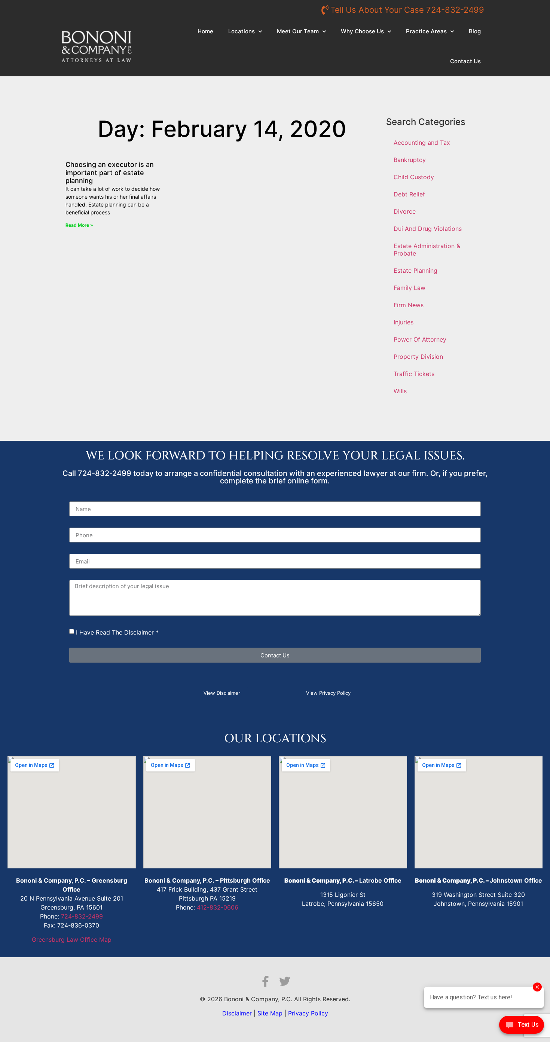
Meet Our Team (298, 31)
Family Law (409, 287)
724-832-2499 (82, 916)
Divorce (405, 211)
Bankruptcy (410, 160)
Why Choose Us (362, 31)
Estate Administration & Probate (427, 249)
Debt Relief (409, 194)
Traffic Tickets (414, 374)
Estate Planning (415, 270)
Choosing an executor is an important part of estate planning (109, 172)
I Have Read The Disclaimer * (117, 632)
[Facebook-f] (265, 981)
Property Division (418, 356)
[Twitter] (284, 981)
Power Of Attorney (420, 339)
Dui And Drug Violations (428, 228)
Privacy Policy (308, 1013)
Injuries (403, 322)
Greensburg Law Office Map (71, 939)
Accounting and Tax (422, 142)
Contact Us (465, 61)
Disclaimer (237, 1013)
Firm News (409, 305)
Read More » (79, 225)
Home (205, 31)
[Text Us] (521, 1026)
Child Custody (414, 177)
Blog (475, 31)
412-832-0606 (217, 907)
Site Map (269, 1013)
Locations (241, 31)
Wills (400, 391)
